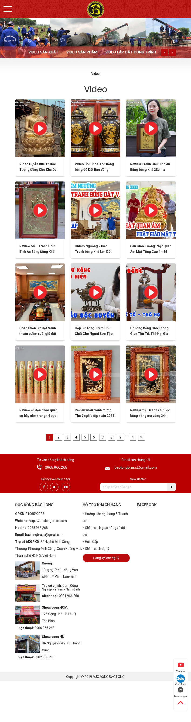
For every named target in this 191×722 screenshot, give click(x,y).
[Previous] (164, 52)
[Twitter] (54, 487)
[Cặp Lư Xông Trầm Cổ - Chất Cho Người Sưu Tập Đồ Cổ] (95, 292)
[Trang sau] (133, 437)
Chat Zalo (180, 684)
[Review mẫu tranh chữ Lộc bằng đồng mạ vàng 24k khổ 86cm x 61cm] (151, 374)
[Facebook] (44, 487)
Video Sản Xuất (43, 52)
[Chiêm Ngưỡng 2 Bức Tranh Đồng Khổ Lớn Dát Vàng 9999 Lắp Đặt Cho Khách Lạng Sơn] (95, 210)
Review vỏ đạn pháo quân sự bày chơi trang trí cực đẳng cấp (38, 415)
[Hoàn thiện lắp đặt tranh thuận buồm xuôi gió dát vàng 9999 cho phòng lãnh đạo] (40, 292)
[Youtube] (66, 487)
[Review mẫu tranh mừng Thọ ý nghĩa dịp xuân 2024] (95, 374)
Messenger (180, 696)
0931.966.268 (69, 596)
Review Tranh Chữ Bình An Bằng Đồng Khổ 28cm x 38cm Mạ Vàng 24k (150, 169)
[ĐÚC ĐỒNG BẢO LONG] (95, 9)
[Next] (172, 52)
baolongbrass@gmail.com (136, 467)
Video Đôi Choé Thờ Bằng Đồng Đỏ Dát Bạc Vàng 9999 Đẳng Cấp (94, 169)
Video (95, 74)
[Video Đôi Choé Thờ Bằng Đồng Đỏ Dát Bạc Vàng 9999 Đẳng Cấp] (95, 128)
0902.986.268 (44, 657)
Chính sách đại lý (97, 549)
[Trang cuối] (141, 437)
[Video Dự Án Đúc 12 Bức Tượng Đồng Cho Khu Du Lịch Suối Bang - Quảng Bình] (40, 128)
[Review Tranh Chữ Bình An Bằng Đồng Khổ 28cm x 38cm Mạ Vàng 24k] (151, 128)
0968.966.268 (56, 467)
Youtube (180, 671)
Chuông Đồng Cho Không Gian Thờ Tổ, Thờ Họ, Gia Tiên (149, 333)
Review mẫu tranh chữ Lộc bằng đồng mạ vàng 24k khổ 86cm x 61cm (150, 415)
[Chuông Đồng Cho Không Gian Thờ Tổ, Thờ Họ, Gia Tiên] (151, 292)
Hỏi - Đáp (91, 542)
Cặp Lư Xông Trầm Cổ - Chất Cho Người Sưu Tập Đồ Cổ (94, 333)
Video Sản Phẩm (81, 52)
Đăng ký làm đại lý (106, 558)
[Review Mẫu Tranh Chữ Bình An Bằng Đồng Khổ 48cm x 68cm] (40, 210)
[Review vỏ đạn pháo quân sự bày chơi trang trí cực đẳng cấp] (40, 374)
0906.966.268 (44, 628)
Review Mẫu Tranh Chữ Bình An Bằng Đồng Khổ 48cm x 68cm (37, 251)
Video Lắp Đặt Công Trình (130, 52)
